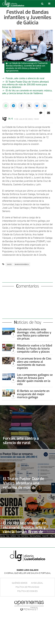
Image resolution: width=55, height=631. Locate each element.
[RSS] (34, 565)
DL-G (10, 118)
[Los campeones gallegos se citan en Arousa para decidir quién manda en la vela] (8, 376)
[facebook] (25, 565)
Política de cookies (27, 591)
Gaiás (9, 264)
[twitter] (29, 565)
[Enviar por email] (48, 112)
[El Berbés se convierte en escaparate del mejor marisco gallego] (8, 393)
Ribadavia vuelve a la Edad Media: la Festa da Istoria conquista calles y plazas (34, 348)
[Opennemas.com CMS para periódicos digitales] (29, 605)
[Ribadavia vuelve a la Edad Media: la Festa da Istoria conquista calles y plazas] (8, 347)
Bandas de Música (22, 264)
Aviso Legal (37, 583)
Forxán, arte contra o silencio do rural (25, 78)
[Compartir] (5, 105)
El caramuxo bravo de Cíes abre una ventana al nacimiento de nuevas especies (34, 363)
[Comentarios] (40, 112)
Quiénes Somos (19, 583)
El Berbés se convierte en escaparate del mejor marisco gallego (33, 394)
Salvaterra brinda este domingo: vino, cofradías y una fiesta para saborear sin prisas (34, 334)
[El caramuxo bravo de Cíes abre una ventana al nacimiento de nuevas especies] (8, 360)
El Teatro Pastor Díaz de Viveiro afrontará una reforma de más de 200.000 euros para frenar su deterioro (25, 84)
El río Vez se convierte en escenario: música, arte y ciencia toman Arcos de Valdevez (27, 91)
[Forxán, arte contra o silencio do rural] (27, 427)
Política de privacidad (27, 587)
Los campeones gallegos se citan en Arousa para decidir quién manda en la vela (35, 379)
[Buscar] (42, 3)
